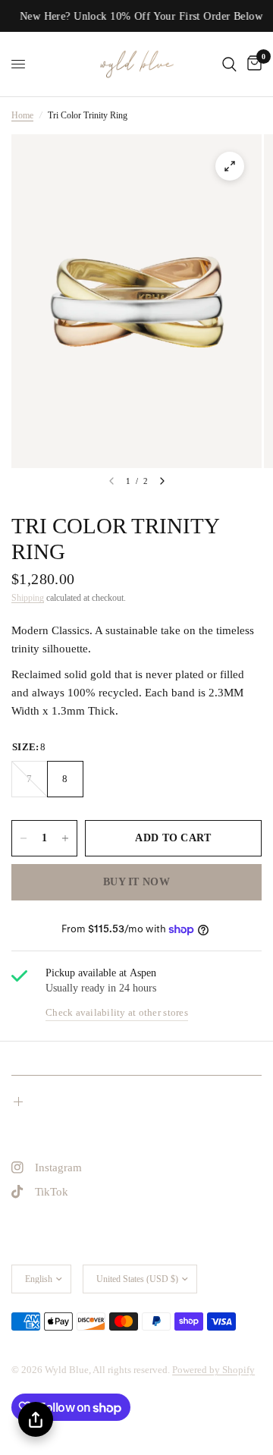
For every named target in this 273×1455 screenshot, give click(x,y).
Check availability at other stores (117, 1012)
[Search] (229, 64)
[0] (252, 64)
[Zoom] (229, 166)
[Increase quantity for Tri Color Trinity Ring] (65, 838)
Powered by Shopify (213, 1369)
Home (22, 115)
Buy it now (136, 882)
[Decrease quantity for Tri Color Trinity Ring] (23, 838)
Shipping (27, 597)
